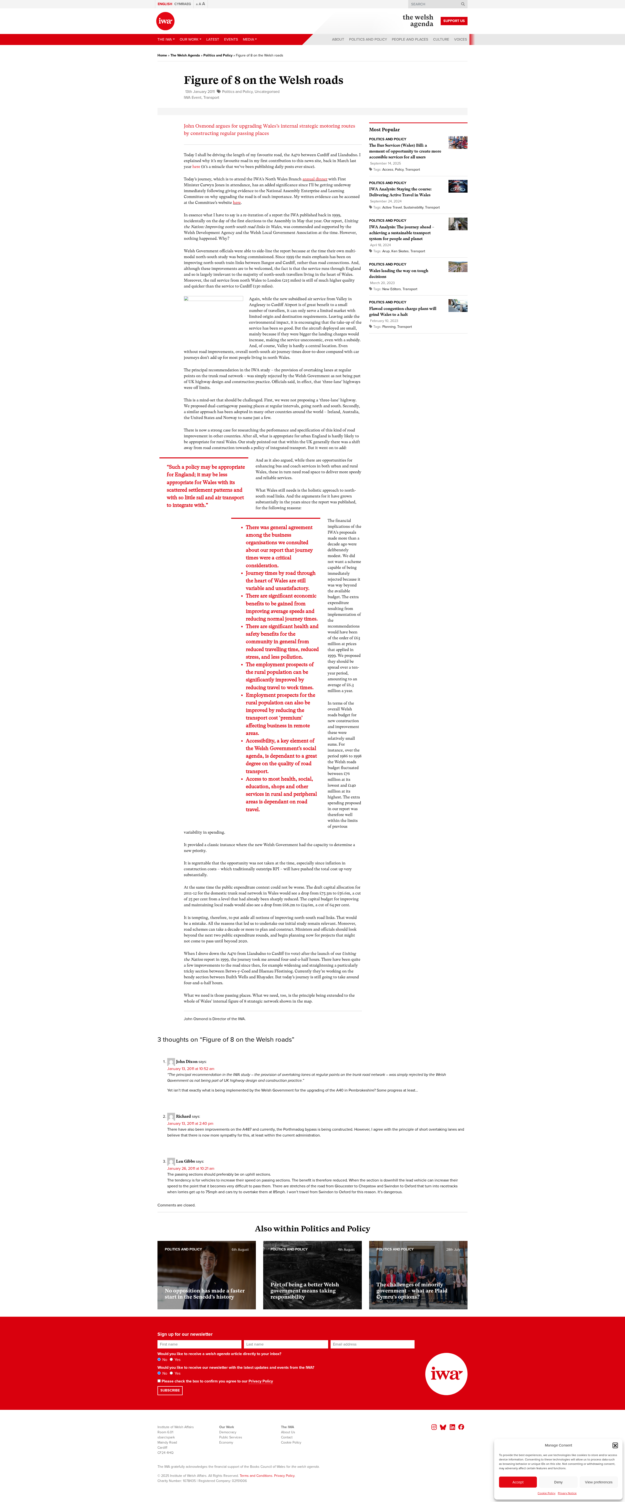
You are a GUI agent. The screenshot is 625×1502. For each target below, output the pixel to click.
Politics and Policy (368, 39)
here (196, 166)
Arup (386, 251)
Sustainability (413, 207)
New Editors (391, 289)
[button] (615, 1445)
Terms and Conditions (256, 1476)
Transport (211, 97)
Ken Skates (400, 251)
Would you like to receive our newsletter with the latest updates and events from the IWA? (235, 1367)
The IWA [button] (164, 39)
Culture (441, 39)
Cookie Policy (546, 1493)
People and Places (410, 39)
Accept (517, 1482)
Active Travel (392, 207)
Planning (389, 327)
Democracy (227, 1432)
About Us (288, 1432)
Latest (212, 39)
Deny (558, 1482)
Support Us (454, 21)
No (164, 1359)
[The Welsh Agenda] (418, 21)
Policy (399, 169)
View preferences (599, 1482)
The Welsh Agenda (185, 55)
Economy (226, 1442)
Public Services (230, 1437)
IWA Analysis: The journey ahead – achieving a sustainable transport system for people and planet (401, 233)
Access (387, 169)
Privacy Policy (261, 1381)
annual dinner (314, 179)
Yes (177, 1359)
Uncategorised (267, 91)
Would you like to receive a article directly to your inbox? (219, 1353)
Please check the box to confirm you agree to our (217, 1381)
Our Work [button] (189, 39)
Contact (286, 1437)
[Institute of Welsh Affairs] (165, 21)
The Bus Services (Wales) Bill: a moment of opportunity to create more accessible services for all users (405, 151)
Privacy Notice (567, 1493)
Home (162, 55)
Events (231, 39)
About (338, 39)
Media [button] (248, 39)
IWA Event (192, 97)
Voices (460, 39)
